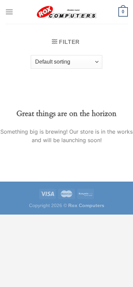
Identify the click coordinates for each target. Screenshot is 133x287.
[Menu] (9, 11)
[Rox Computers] (66, 11)
